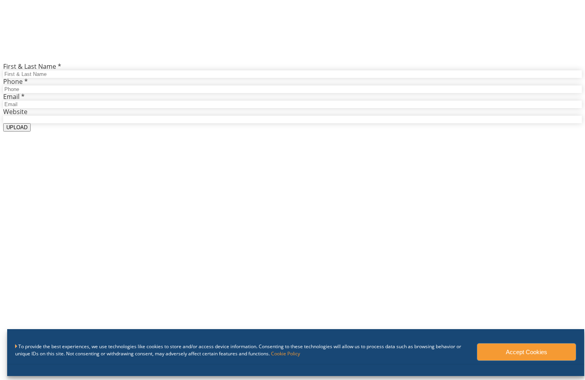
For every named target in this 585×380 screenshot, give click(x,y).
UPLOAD (16, 127)
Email (14, 96)
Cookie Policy (285, 353)
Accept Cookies (526, 352)
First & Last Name (32, 66)
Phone (15, 81)
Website (15, 111)
